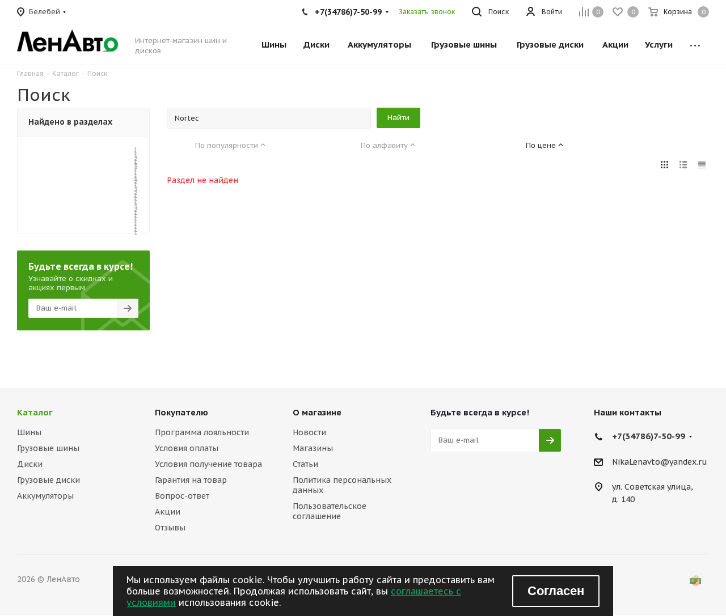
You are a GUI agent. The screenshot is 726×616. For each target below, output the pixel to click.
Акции (167, 512)
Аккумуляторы (45, 496)
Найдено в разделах (70, 122)
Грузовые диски (48, 480)
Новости (309, 432)
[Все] (695, 39)
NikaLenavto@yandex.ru (659, 462)
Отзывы (170, 527)
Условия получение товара (208, 464)
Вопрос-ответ (182, 496)
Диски (30, 464)
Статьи (305, 464)
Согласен (555, 591)
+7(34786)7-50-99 (648, 436)
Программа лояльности (202, 432)
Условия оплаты (186, 448)
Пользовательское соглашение (329, 511)
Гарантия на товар (191, 480)
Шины (29, 432)
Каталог (35, 412)
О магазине (317, 412)
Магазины (313, 448)
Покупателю (181, 412)
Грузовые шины (48, 448)
